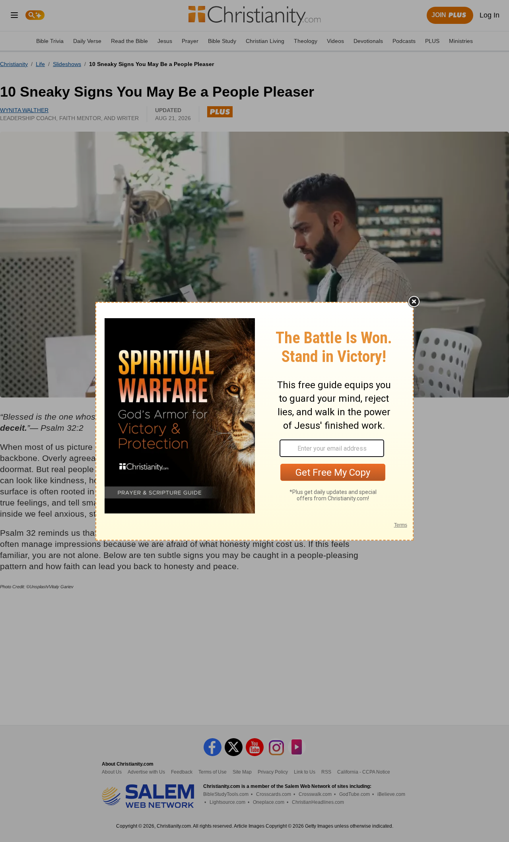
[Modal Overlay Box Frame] (254, 421)
